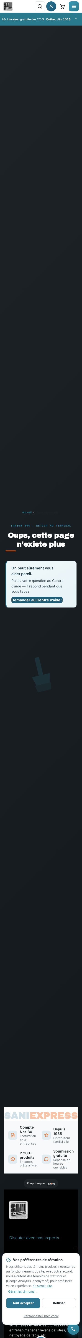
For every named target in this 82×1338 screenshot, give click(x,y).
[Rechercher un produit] (40, 6)
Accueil (27, 512)
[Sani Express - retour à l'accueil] (8, 6)
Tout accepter (23, 1303)
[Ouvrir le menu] (74, 6)
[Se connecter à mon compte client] (51, 6)
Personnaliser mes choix (41, 1316)
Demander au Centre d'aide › (37, 600)
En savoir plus (42, 1286)
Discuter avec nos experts (34, 1237)
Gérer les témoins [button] (21, 1291)
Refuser (59, 1303)
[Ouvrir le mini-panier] (62, 6)
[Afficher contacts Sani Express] (73, 1329)
